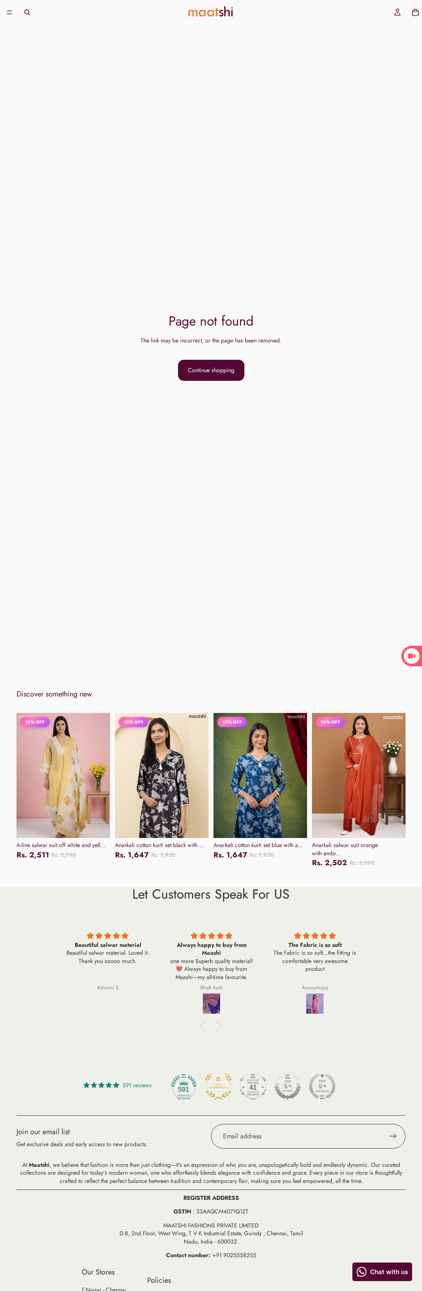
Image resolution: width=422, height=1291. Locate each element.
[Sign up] (393, 1136)
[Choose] (97, 825)
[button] (205, 1026)
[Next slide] (101, 776)
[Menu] (9, 12)
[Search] (27, 12)
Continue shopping (211, 370)
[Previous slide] (25, 776)
